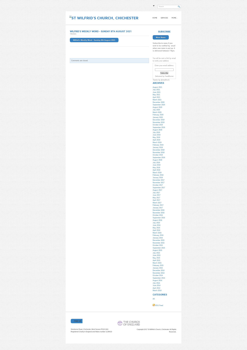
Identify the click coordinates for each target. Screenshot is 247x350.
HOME (154, 18)
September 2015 (159, 248)
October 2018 (158, 155)
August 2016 (157, 220)
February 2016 (158, 235)
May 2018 (156, 167)
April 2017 (156, 200)
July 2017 (156, 193)
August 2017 (157, 190)
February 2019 (158, 145)
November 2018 (158, 152)
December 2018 (158, 150)
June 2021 (156, 92)
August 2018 (157, 160)
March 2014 (157, 290)
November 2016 (158, 213)
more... (174, 18)
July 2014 (156, 283)
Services (164, 18)
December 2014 (158, 270)
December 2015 (158, 240)
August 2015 (157, 250)
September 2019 (159, 127)
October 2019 (158, 125)
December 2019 (158, 120)
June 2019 (156, 135)
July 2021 (156, 90)
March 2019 (157, 142)
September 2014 (159, 278)
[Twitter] (153, 5)
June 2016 (156, 225)
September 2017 (159, 188)
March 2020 (157, 112)
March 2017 (157, 203)
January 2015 (158, 268)
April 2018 (156, 170)
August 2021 (157, 87)
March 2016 (157, 233)
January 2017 (158, 208)
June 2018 (156, 165)
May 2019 (156, 137)
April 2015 (156, 260)
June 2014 (156, 285)
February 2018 (158, 175)
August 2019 (157, 130)
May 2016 (156, 228)
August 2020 (157, 107)
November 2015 (158, 243)
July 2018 (156, 162)
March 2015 (157, 263)
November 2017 (158, 183)
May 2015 (156, 258)
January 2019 (158, 147)
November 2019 (158, 122)
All (154, 299)
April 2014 (156, 288)
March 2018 (157, 173)
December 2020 (158, 102)
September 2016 (159, 218)
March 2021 (157, 100)
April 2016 (156, 230)
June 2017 (156, 195)
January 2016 (158, 238)
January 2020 (158, 117)
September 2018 (159, 157)
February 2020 (158, 115)
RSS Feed (159, 305)
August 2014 (157, 280)
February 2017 (158, 205)
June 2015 (156, 255)
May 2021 (156, 95)
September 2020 (159, 105)
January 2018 (158, 178)
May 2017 (156, 198)
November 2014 (158, 273)
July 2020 (156, 110)
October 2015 (158, 245)
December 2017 (158, 180)
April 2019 (156, 140)
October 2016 (158, 215)
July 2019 (156, 132)
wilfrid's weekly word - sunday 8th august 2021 (100, 31)
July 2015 (156, 253)
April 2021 (156, 97)
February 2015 (158, 265)
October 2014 (158, 275)
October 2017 (158, 185)
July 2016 (156, 223)
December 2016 (158, 210)
